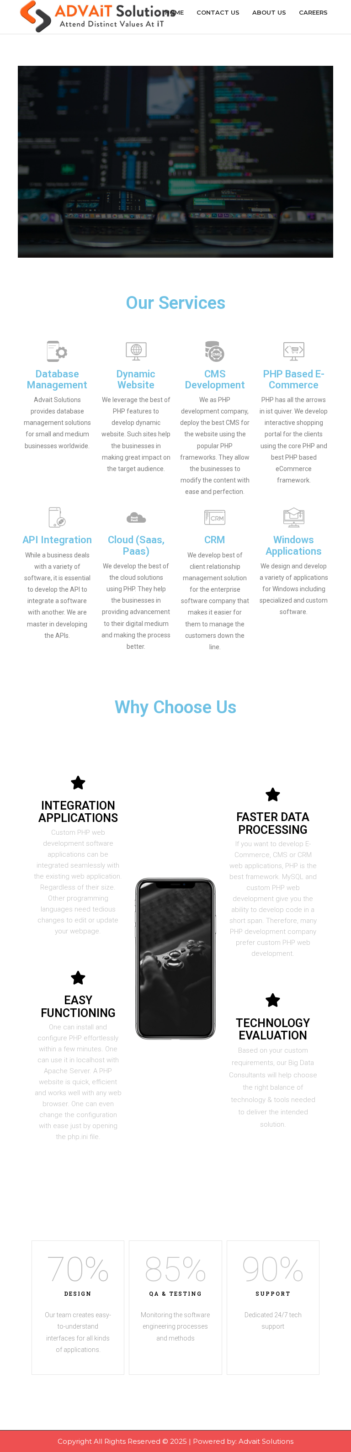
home (174, 12)
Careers (313, 12)
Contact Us (218, 12)
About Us (269, 12)
